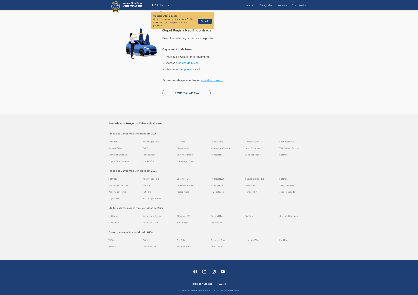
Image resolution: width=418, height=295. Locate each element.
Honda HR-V (148, 161)
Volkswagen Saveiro (221, 148)
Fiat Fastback (149, 155)
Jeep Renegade (253, 155)
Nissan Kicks (183, 148)
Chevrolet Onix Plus (117, 155)
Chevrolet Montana (288, 216)
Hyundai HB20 (252, 141)
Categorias (266, 5)
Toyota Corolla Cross (118, 161)
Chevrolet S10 (183, 216)
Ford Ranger (183, 222)
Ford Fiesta (216, 246)
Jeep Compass (252, 148)
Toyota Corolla (184, 246)
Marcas (250, 5)
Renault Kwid (217, 141)
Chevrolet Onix (286, 141)
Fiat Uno (146, 240)
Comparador (299, 5)
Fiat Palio (181, 240)
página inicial (192, 69)
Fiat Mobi (283, 155)
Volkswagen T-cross (289, 148)
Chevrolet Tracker (185, 155)
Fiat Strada (113, 141)
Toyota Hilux (217, 155)
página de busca (188, 63)
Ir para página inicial (186, 93)
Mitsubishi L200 (150, 222)
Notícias (282, 5)
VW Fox (112, 246)
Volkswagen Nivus (185, 161)
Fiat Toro (147, 148)
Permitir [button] (205, 21)
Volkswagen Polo (151, 141)
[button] (160, 5)
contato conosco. (212, 80)
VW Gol (111, 240)
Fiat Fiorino (113, 222)
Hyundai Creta (115, 148)
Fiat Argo (181, 141)
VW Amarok (216, 222)
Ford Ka (283, 240)
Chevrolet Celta (150, 246)
